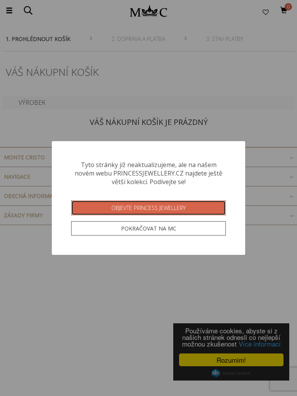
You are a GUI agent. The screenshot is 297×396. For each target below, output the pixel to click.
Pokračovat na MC (148, 228)
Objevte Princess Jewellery (148, 208)
